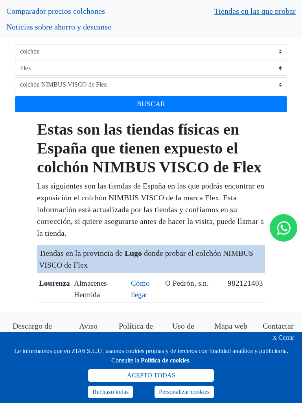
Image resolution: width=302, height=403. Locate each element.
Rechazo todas (110, 391)
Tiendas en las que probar (255, 11)
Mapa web (230, 326)
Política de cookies (165, 360)
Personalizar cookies (184, 391)
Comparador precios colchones (55, 11)
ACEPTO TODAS (151, 375)
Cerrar (283, 337)
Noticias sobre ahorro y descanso (59, 26)
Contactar (278, 326)
